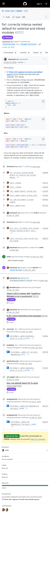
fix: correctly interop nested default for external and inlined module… (23, 175)
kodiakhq (10, 345)
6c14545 (45, 191)
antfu (9, 257)
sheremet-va (7, 41)
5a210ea (45, 336)
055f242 (45, 205)
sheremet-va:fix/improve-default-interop (29, 44)
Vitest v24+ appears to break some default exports (21, 499)
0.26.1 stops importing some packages (27, 316)
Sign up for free (12, 436)
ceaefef (45, 183)
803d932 (45, 199)
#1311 (27, 338)
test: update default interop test (23, 191)
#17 (23, 354)
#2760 (27, 370)
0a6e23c (45, 422)
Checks (38, 52)
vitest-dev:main (9, 44)
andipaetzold (12, 399)
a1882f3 (45, 238)
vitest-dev (10, 11)
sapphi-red (13, 377)
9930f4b (45, 352)
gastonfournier (13, 361)
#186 (21, 408)
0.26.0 (36, 213)
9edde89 (45, 172)
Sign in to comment (38, 439)
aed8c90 (45, 187)
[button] (21, 62)
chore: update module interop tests (23, 195)
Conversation (10, 52)
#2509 (10, 68)
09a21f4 (45, 406)
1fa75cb (45, 368)
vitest (19, 11)
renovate (10, 329)
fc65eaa (45, 228)
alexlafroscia (14, 287)
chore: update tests (17, 205)
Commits (26, 52)
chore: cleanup (15, 183)
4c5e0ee (45, 195)
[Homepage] (25, 4)
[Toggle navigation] (3, 3)
